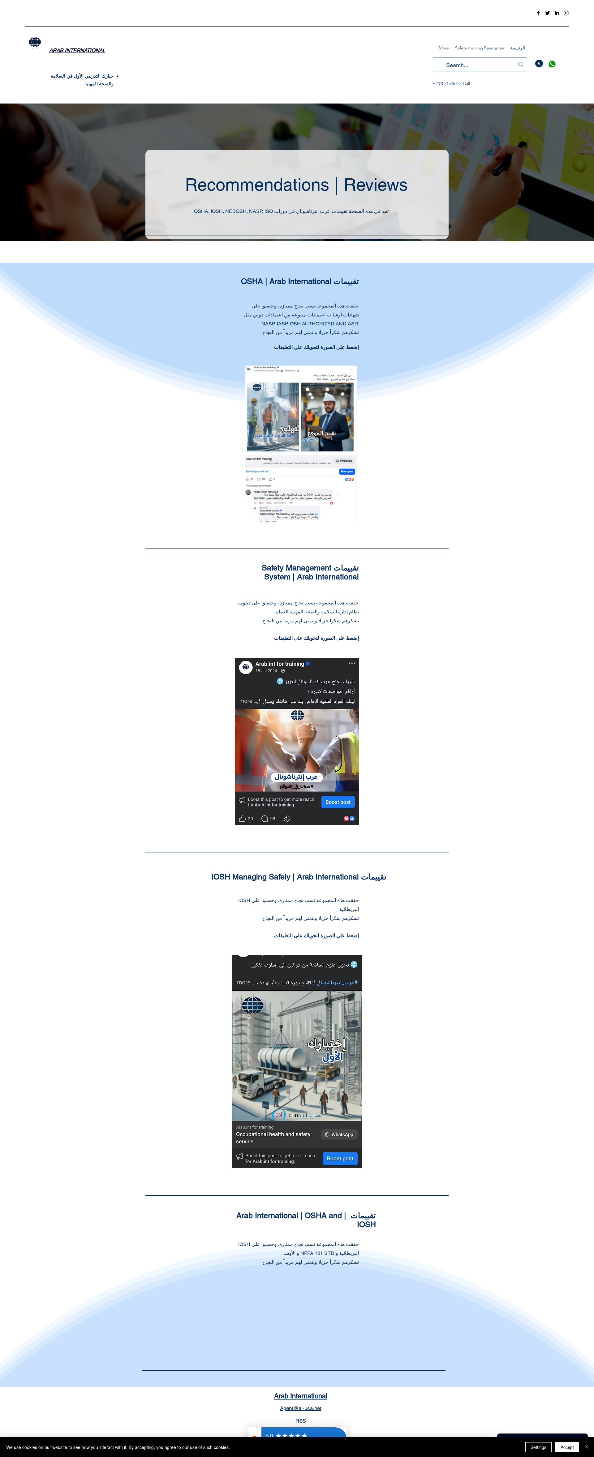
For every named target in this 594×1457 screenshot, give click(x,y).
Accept (567, 1447)
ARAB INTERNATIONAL (77, 50)
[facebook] (538, 13)
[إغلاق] (586, 1447)
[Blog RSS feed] (539, 64)
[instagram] (566, 13)
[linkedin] (557, 13)
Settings (538, 1447)
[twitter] (547, 13)
